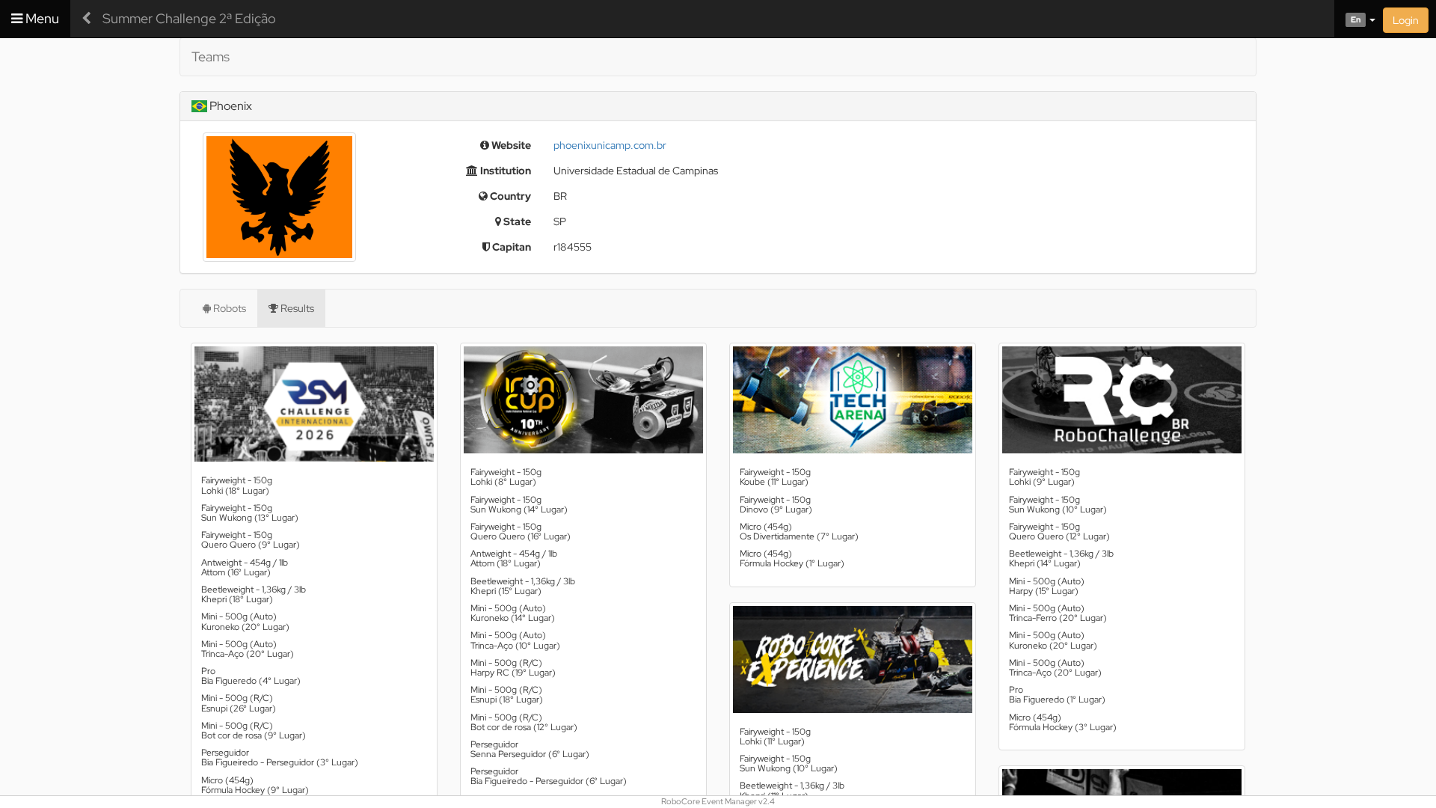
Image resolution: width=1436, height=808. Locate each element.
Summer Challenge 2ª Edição (189, 18)
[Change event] (86, 18)
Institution (504, 170)
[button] (1354, 18)
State (516, 221)
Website (510, 145)
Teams (210, 56)
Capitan (510, 247)
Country (509, 196)
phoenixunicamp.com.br (609, 145)
